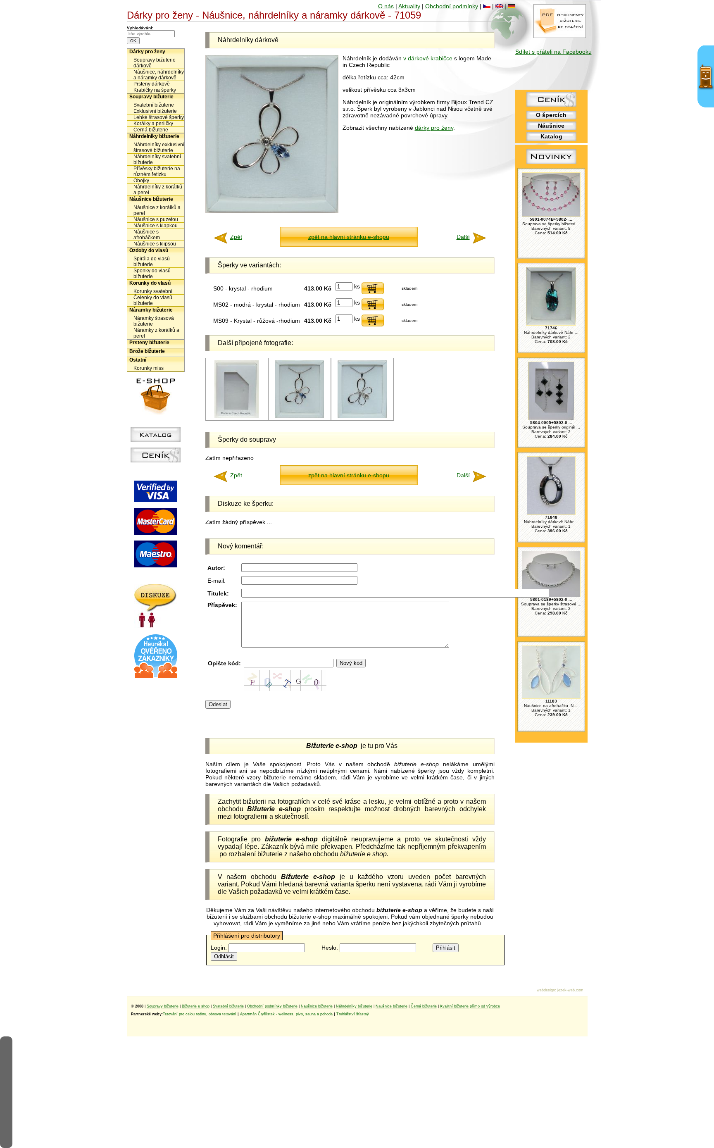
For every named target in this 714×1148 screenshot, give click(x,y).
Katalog (551, 136)
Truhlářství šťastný (352, 1014)
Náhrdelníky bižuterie (154, 136)
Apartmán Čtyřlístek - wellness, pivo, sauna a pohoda (286, 1014)
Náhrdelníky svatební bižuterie (157, 159)
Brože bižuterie (147, 351)
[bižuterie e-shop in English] (499, 6)
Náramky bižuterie (151, 310)
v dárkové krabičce (427, 58)
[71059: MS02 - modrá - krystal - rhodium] (299, 416)
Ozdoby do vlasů (148, 250)
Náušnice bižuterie (151, 199)
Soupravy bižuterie (151, 97)
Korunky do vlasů (150, 283)
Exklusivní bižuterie (155, 111)
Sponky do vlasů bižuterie (152, 273)
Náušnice (551, 125)
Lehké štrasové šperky (158, 117)
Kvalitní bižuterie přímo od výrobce (470, 1006)
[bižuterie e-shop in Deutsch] (511, 6)
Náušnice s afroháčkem (146, 235)
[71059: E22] (236, 416)
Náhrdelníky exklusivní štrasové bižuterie (158, 147)
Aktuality (409, 6)
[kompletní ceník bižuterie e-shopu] (156, 460)
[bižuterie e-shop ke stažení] (559, 36)
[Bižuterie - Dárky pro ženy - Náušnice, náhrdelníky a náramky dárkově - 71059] (271, 210)
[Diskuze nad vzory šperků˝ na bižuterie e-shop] (155, 625)
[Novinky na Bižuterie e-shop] (551, 164)
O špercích (551, 115)
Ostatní (137, 360)
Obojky (141, 180)
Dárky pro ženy (147, 52)
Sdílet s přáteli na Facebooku (553, 51)
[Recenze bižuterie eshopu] (155, 676)
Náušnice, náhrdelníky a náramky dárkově (158, 75)
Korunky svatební (152, 291)
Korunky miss (148, 368)
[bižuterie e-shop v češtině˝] (486, 6)
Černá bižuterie (150, 130)
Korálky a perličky (153, 123)
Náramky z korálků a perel (156, 333)
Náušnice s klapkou (155, 226)
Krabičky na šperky (154, 90)
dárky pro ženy (434, 127)
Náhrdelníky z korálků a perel (157, 189)
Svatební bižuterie (153, 105)
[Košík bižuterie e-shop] (156, 412)
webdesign (546, 990)
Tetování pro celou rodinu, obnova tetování (199, 1014)
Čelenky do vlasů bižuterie (152, 300)
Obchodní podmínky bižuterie (272, 1006)
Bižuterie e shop (195, 1006)
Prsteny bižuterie (149, 342)
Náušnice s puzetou (155, 219)
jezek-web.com (570, 990)
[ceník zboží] (551, 104)
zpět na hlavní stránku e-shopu (348, 236)
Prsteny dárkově (151, 84)
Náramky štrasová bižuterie (153, 321)
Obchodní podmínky (451, 6)
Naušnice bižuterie (317, 1006)
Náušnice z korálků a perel (157, 210)
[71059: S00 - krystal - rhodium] (362, 416)
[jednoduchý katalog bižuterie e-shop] (156, 439)
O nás (386, 6)
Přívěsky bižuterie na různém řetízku (156, 171)
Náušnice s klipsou (154, 244)
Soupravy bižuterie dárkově (154, 63)
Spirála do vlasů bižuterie (151, 261)
